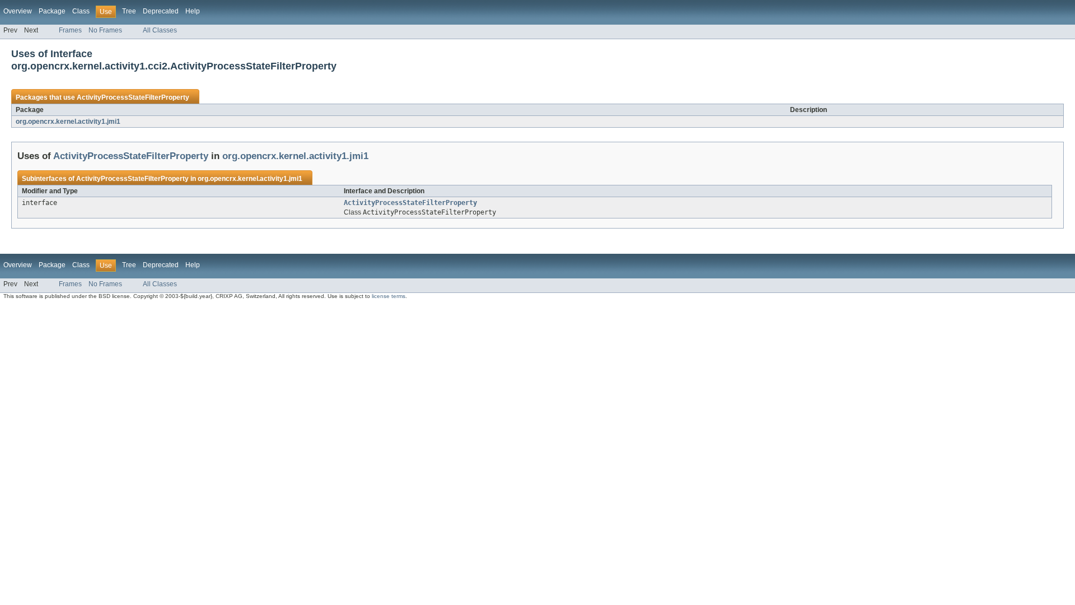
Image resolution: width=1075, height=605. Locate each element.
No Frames (105, 30)
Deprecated (161, 11)
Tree (129, 11)
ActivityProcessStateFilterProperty (133, 97)
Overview (17, 11)
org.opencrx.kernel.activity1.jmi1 (68, 121)
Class (81, 11)
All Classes (160, 30)
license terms (388, 296)
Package (52, 11)
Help (192, 11)
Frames (70, 30)
